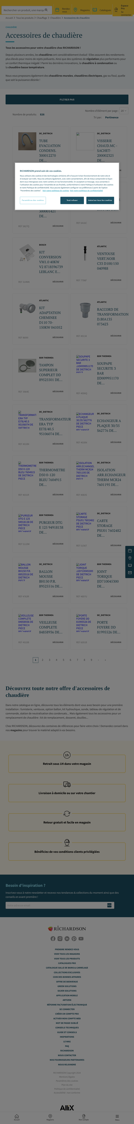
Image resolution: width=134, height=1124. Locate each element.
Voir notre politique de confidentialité (86, 191)
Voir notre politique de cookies (56, 191)
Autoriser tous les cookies (100, 200)
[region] (67, 186)
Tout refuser (72, 200)
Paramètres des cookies (33, 200)
